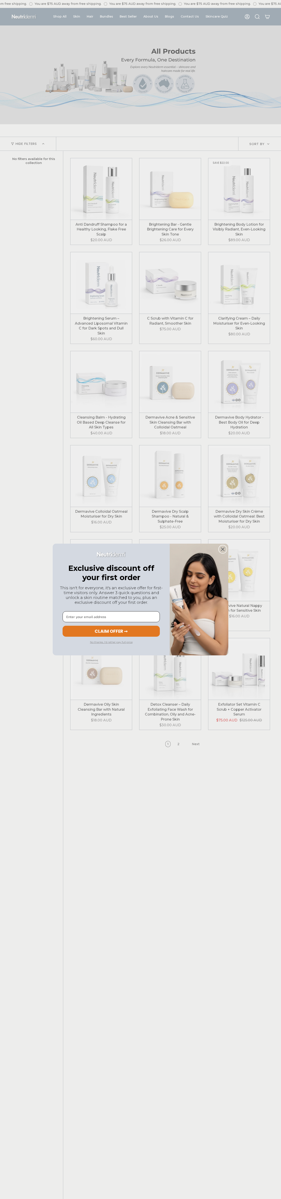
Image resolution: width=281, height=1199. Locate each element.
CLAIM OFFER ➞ (111, 631)
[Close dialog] (223, 549)
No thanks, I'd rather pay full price (111, 642)
